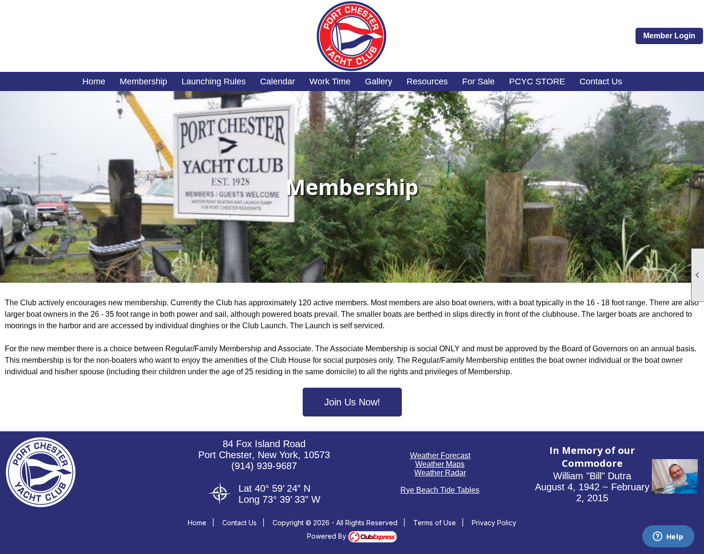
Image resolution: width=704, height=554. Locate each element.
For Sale (478, 81)
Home (93, 81)
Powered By (327, 536)
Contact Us (600, 81)
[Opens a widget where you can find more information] (668, 537)
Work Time (330, 81)
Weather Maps (440, 464)
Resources (427, 81)
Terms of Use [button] (434, 523)
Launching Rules (214, 81)
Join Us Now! (352, 402)
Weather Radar (440, 473)
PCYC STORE (537, 81)
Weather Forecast (440, 455)
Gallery (378, 81)
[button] (675, 491)
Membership (143, 81)
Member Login (669, 36)
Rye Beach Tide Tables (439, 490)
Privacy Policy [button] (494, 523)
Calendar (277, 81)
